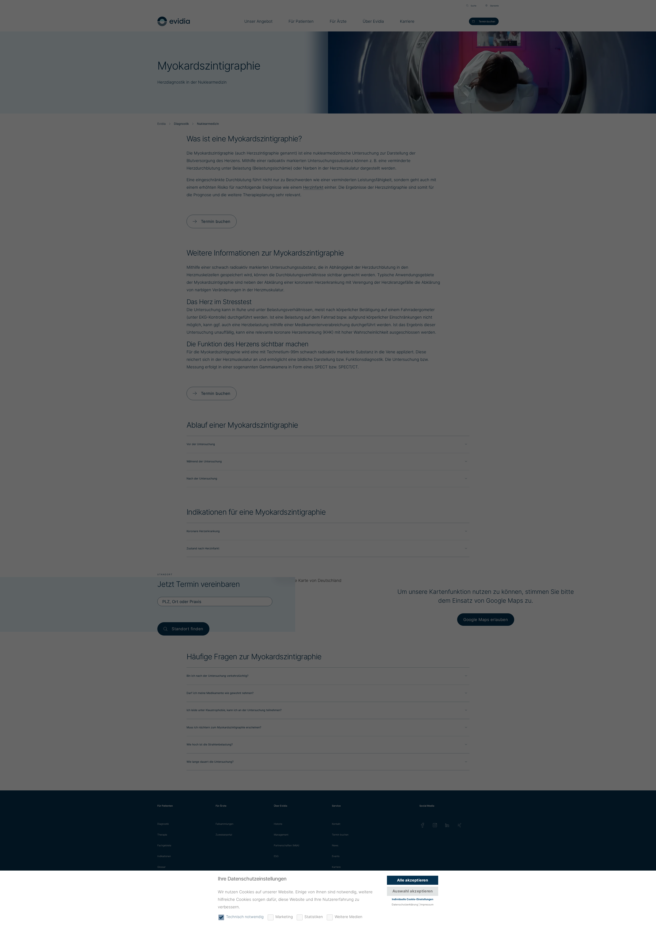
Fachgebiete (164, 845)
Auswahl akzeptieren (412, 891)
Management (281, 834)
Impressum (427, 904)
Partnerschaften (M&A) (286, 845)
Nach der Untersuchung (202, 478)
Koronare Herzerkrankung (203, 531)
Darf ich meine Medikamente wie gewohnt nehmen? (220, 693)
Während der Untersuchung (204, 461)
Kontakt (336, 824)
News (335, 845)
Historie (278, 824)
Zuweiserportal (224, 834)
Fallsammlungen (224, 824)
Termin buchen (487, 21)
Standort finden (187, 628)
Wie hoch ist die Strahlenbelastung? (210, 744)
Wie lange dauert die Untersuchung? (210, 761)
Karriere (336, 867)
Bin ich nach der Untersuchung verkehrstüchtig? (217, 675)
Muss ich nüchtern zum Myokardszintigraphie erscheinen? (224, 727)
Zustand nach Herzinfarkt (203, 548)
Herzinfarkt (313, 187)
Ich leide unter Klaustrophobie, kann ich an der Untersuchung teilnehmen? (234, 710)
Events (335, 856)
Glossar (161, 867)
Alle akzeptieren (412, 880)
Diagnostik (163, 824)
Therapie (162, 834)
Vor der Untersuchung (201, 444)
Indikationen (164, 856)
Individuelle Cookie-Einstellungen (412, 899)
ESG (276, 856)
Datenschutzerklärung (405, 904)
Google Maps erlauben (485, 619)
